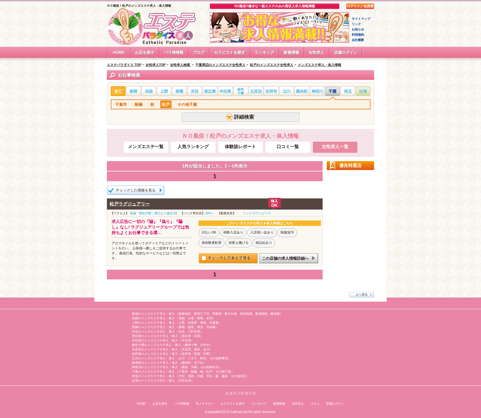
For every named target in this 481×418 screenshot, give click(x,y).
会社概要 (358, 39)
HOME (118, 52)
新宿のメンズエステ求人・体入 (153, 313)
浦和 (191, 376)
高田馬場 (246, 313)
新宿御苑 (261, 313)
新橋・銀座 (186, 327)
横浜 (185, 367)
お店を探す (144, 52)
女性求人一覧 (335, 146)
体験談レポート (240, 146)
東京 (200, 327)
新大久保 (231, 313)
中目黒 (186, 340)
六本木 (204, 344)
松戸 (166, 104)
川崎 (194, 367)
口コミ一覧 (288, 146)
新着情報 (291, 52)
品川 (206, 349)
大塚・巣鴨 (195, 318)
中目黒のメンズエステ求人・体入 (155, 340)
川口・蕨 (212, 376)
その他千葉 (187, 104)
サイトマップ (361, 18)
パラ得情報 (173, 52)
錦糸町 (186, 362)
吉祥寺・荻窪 (191, 353)
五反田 (186, 349)
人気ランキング (193, 146)
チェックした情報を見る (136, 190)
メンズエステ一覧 (146, 146)
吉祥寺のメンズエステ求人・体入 (155, 353)
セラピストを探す (229, 52)
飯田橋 (275, 313)
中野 (206, 353)
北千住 (198, 362)
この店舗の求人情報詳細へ (285, 258)
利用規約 (358, 34)
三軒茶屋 (194, 331)
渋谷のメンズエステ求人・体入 (153, 331)
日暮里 (214, 322)
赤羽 (209, 318)
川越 (200, 376)
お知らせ (358, 29)
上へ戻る (361, 294)
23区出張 (185, 380)
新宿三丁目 (201, 313)
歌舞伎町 (185, 313)
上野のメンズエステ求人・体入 (153, 322)
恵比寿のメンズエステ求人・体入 (155, 336)
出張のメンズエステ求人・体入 (153, 380)
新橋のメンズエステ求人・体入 (153, 327)
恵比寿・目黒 (191, 336)
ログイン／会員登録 (360, 6)
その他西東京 (218, 358)
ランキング (264, 52)
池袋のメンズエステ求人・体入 (153, 318)
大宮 (182, 376)
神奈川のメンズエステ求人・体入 (155, 367)
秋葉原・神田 (197, 322)
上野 (182, 322)
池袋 (182, 318)
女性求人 (316, 52)
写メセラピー (205, 403)
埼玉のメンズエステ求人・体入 (153, 376)
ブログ (199, 52)
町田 (203, 358)
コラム (315, 403)
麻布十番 (191, 344)
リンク (356, 24)
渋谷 (182, 331)
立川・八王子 (188, 358)
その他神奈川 (209, 367)
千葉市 (121, 104)
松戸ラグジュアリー (130, 203)
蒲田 (197, 349)
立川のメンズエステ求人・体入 (153, 358)
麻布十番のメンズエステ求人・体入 (156, 344)
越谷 (225, 376)
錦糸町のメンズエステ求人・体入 (155, 362)
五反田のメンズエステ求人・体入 (155, 349)
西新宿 (217, 313)
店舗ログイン (345, 52)
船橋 (139, 104)
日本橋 (210, 327)
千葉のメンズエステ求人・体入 (153, 371)
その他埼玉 (238, 376)
